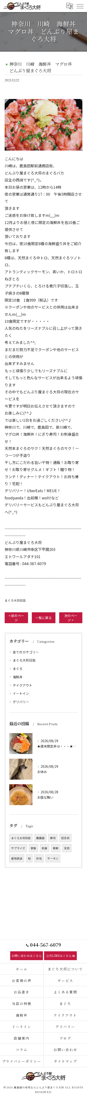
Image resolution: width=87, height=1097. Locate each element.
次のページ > (70, 617)
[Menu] (79, 6)
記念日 (65, 838)
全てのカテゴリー (26, 652)
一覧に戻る (43, 617)
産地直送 (16, 858)
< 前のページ (16, 617)
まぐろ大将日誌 (15, 600)
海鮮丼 (18, 677)
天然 (67, 848)
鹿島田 (40, 838)
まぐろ (18, 668)
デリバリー (21, 701)
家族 (33, 848)
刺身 (44, 848)
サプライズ (18, 848)
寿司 (53, 838)
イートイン (21, 693)
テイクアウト (22, 685)
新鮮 (55, 848)
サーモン (52, 858)
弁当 (39, 858)
